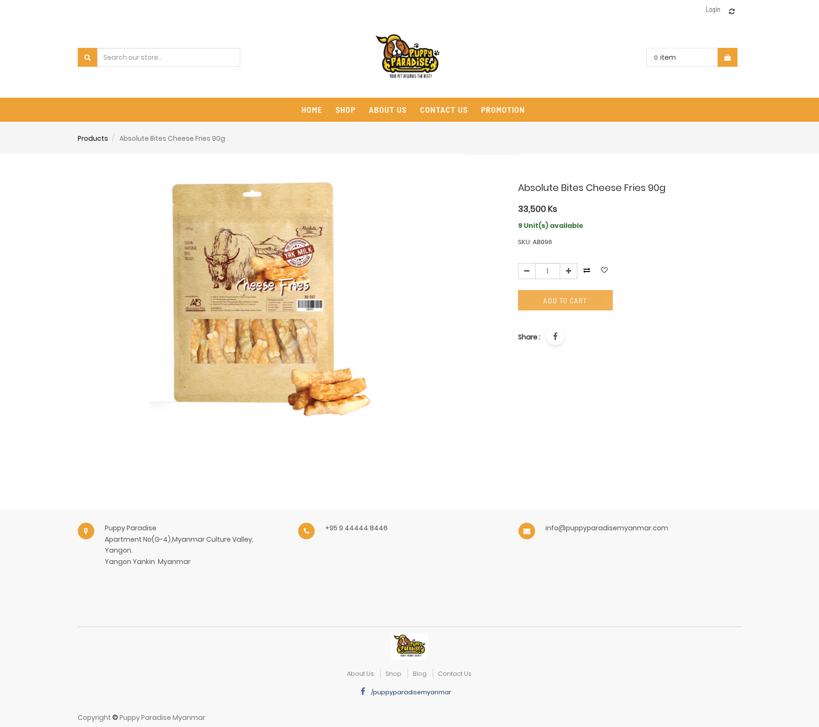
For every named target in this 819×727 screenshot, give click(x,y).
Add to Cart (565, 300)
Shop (393, 673)
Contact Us (455, 673)
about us (360, 673)
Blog (420, 673)
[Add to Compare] (732, 11)
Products (93, 138)
